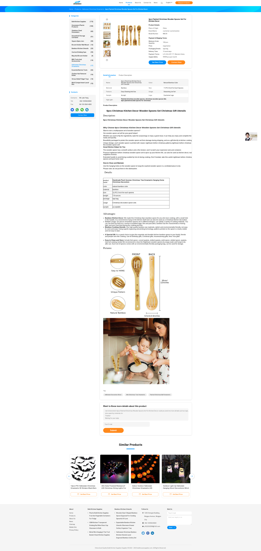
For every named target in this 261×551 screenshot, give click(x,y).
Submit (113, 430)
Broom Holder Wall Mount (82, 45)
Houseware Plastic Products (82, 26)
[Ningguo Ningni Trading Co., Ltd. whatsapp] (77, 109)
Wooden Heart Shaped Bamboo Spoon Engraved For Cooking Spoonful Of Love (126, 515)
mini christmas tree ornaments (135, 394)
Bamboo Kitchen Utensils (82, 48)
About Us (72, 518)
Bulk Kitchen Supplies (82, 21)
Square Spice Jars (82, 41)
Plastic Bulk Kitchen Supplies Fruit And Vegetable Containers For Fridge (99, 515)
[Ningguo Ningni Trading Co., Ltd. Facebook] (147, 533)
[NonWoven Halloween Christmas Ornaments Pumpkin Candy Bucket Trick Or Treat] (176, 469)
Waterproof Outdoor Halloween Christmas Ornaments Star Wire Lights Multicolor (144, 488)
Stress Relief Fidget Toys (82, 79)
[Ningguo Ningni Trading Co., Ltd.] (77, 3)
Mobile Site (73, 527)
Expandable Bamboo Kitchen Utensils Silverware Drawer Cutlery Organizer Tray (125, 525)
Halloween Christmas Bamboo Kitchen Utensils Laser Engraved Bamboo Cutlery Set (126, 535)
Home (71, 513)
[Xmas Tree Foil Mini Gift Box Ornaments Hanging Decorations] (114, 469)
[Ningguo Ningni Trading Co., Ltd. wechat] (82, 109)
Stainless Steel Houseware (82, 31)
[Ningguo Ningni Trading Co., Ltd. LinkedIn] (152, 533)
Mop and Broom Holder (82, 56)
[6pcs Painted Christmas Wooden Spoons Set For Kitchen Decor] (129, 35)
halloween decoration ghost (113, 394)
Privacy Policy (73, 530)
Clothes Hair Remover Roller (82, 74)
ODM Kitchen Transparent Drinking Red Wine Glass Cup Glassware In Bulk (98, 525)
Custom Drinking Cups (82, 52)
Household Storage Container (82, 36)
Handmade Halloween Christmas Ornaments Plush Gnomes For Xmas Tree (83, 488)
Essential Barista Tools (82, 70)
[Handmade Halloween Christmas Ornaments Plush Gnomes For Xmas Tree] (83, 469)
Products (72, 516)
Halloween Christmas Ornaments (82, 65)
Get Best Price (157, 62)
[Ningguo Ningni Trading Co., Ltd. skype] (87, 109)
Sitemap (72, 524)
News (71, 521)
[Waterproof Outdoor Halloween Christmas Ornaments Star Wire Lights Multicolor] (145, 469)
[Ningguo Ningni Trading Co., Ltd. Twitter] (143, 533)
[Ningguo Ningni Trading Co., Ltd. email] (72, 109)
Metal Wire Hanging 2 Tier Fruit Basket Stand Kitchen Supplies (99, 533)
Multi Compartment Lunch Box (82, 83)
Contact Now (82, 115)
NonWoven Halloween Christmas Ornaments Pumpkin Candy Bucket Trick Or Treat (176, 488)
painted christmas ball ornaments (160, 394)
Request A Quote (184, 3)
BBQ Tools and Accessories (82, 60)
